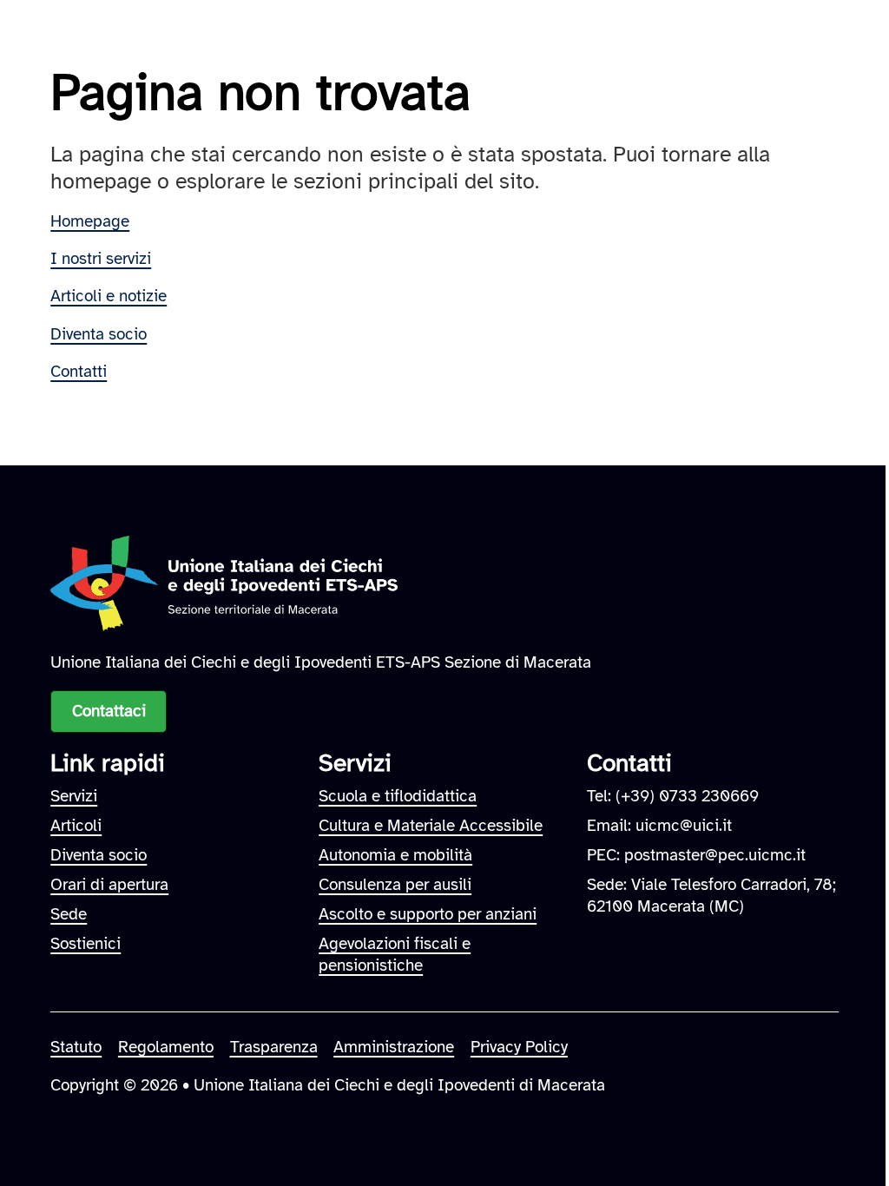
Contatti (78, 371)
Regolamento (166, 1047)
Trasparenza (274, 1047)
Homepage (89, 221)
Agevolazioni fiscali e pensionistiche (395, 954)
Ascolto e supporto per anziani (428, 914)
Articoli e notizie (108, 296)
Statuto (76, 1047)
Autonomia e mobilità (395, 855)
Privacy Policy (519, 1047)
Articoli (76, 825)
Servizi (73, 796)
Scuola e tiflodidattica (398, 796)
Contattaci (109, 711)
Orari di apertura (109, 884)
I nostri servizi (100, 258)
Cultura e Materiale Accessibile (431, 825)
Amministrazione (393, 1047)
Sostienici (85, 943)
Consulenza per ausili (395, 884)
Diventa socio (98, 334)
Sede (68, 914)
